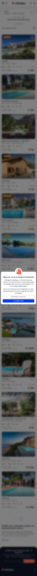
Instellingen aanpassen (18, 297)
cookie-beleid (17, 286)
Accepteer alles (18, 301)
